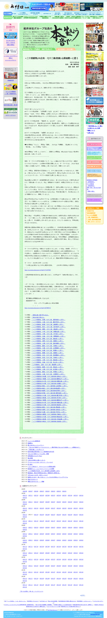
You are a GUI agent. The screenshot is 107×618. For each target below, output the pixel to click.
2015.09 (42, 559)
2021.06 (59, 521)
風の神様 (30, 458)
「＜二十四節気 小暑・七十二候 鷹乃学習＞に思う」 (48, 322)
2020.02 (81, 527)
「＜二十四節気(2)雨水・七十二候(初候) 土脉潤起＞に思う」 (49, 386)
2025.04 (70, 495)
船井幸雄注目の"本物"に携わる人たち (68, 13)
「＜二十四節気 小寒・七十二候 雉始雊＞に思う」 (47, 360)
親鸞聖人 (30, 443)
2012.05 (64, 578)
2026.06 (36, 491)
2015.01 (25, 561)
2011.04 (70, 585)
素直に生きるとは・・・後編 (36, 481)
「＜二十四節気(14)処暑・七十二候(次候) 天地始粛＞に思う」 (50, 419)
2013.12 (25, 572)
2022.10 (36, 514)
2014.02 (81, 566)
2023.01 (25, 510)
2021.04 (70, 521)
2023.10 (36, 508)
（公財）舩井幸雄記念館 (94, 219)
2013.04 (70, 572)
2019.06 (59, 534)
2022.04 (70, 514)
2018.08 (47, 540)
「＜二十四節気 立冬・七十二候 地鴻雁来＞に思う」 (48, 355)
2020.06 (59, 527)
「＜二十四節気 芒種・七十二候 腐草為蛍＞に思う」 (48, 319)
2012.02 (81, 578)
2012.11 (30, 578)
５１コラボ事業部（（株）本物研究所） (10, 92)
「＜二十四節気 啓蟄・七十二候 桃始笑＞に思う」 (47, 338)
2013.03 (76, 572)
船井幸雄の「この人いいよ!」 (81, 13)
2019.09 (42, 534)
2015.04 (70, 559)
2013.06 (59, 572)
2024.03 (76, 502)
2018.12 (25, 540)
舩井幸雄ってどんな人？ (33, 601)
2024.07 (53, 502)
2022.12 (25, 514)
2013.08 (47, 572)
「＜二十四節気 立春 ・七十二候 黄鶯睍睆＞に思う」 (48, 336)
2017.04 (70, 546)
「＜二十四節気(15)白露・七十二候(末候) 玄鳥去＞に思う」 (49, 376)
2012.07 (53, 578)
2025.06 (59, 495)
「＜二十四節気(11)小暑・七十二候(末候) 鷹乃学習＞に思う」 (50, 395)
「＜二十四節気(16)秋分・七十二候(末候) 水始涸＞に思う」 (49, 421)
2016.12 (25, 553)
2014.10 (36, 566)
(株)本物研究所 (91, 213)
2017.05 (64, 546)
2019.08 (47, 534)
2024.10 (36, 502)
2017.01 (25, 549)
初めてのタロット (33, 479)
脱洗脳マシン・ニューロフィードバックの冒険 (41, 468)
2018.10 (36, 540)
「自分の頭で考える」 (38, 317)
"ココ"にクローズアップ (96, 13)
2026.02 (59, 491)
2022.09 (42, 514)
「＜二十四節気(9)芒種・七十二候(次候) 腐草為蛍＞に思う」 (49, 393)
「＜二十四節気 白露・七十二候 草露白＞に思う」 (47, 350)
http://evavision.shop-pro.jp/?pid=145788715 (38, 308)
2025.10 (36, 495)
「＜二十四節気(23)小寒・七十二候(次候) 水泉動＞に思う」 (49, 383)
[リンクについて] (99, 612)
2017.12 (25, 546)
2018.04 (70, 540)
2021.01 (25, 523)
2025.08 (47, 495)
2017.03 (76, 546)
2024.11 (30, 502)
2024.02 (81, 502)
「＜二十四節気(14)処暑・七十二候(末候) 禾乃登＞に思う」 (49, 398)
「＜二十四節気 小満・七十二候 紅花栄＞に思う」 (47, 369)
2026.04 (47, 491)
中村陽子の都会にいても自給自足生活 (45, 17)
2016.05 (64, 553)
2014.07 (53, 566)
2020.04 (70, 527)
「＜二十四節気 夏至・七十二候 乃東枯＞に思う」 (47, 346)
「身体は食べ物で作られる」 (40, 315)
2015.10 (36, 559)
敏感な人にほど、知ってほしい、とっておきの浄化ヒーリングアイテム (48, 477)
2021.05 (64, 521)
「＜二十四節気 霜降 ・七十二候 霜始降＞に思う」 (47, 329)
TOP (5, 601)
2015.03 (76, 559)
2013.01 (25, 574)
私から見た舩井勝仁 (57, 13)
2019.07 (53, 534)
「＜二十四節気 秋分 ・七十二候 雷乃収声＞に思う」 (48, 327)
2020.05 (64, 527)
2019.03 (76, 534)
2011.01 (25, 587)
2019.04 (70, 534)
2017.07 (53, 546)
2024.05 (64, 502)
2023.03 (76, 508)
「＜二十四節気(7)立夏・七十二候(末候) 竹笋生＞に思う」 (49, 412)
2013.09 (42, 572)
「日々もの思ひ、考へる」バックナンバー (31, 591)
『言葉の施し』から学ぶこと (36, 449)
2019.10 (36, 534)
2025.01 (25, 497)
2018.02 (81, 540)
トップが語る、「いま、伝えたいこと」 (17, 601)
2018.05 (64, 540)
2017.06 (59, 546)
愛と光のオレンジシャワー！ (36, 445)
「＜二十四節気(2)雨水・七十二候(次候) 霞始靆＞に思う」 (49, 407)
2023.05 (64, 508)
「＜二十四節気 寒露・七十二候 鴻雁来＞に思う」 (47, 353)
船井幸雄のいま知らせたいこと (23, 13)
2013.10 (36, 572)
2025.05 (64, 495)
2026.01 (64, 491)
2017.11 (30, 546)
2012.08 (47, 578)
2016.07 (53, 553)
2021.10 (36, 521)
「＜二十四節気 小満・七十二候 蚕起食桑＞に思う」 (48, 343)
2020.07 (53, 527)
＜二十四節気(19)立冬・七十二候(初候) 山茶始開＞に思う (44, 471)
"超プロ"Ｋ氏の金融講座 (13, 17)
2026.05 (42, 491)
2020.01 (25, 529)
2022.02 (81, 514)
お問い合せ (91, 133)
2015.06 (59, 559)
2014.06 (59, 566)
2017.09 (42, 546)
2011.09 (42, 585)
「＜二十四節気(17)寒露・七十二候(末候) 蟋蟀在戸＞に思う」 (50, 379)
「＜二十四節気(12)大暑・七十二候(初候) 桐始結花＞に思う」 (50, 416)
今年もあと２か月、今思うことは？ (38, 475)
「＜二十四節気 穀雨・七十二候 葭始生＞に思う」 (47, 367)
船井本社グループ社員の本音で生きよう (70, 606)
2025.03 (76, 495)
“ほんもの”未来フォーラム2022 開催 (38, 454)
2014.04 (70, 566)
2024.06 (59, 502)
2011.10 (36, 585)
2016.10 (36, 553)
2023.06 (59, 508)
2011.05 (64, 585)
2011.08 (47, 585)
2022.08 (47, 514)
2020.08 (47, 527)
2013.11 (30, 572)
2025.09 (42, 495)
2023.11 (30, 508)
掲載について (91, 130)
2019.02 (81, 534)
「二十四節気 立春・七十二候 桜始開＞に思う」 (47, 364)
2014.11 (30, 566)
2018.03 (76, 540)
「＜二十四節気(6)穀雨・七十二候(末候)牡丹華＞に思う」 (48, 390)
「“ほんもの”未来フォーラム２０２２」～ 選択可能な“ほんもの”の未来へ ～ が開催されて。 (54, 447)
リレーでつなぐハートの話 (85, 17)
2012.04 (70, 578)
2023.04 (70, 508)
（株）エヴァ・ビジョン (94, 221)
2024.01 (25, 504)
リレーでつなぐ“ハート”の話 (53, 606)
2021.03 (76, 521)
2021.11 (30, 521)
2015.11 (30, 559)
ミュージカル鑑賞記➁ (34, 441)
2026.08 (25, 491)
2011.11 (30, 585)
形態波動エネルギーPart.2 (35, 456)
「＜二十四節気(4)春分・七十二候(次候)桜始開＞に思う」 (48, 388)
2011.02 (81, 585)
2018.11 (30, 540)
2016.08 (47, 553)
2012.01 (25, 580)
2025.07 (53, 495)
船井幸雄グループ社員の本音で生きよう (97, 17)
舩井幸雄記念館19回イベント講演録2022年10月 (41, 451)
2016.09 (42, 553)
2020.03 (76, 527)
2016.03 (76, 553)
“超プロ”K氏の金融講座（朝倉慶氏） (44, 604)
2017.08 (47, 546)
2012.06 (59, 578)
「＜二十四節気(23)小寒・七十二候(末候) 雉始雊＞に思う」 (49, 405)
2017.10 (36, 546)
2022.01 (25, 516)
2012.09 (42, 578)
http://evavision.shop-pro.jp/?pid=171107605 (38, 270)
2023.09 (42, 508)
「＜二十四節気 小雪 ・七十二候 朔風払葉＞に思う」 (48, 331)
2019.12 (25, 534)
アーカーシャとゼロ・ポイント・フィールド (40, 462)
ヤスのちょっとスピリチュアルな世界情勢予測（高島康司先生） (19, 604)
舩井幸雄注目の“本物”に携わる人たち (67, 601)
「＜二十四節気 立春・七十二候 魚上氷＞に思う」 (47, 362)
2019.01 (25, 536)
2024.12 (25, 502)
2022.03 (76, 514)
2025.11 (30, 495)
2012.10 (36, 578)
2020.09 (42, 527)
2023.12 (25, 508)
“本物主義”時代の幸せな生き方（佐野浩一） (83, 604)
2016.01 (25, 555)
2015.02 (81, 559)
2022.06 (59, 514)
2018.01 (25, 542)
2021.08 (47, 521)
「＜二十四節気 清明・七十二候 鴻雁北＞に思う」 (47, 341)
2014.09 (42, 566)
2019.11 (30, 534)
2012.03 (76, 578)
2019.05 (64, 534)
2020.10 (36, 527)
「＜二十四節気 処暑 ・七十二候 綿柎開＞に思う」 (47, 324)
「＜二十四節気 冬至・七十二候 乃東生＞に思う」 (47, 357)
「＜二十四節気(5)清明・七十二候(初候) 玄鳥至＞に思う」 (49, 409)
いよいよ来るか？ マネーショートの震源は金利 (41, 466)
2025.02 (81, 495)
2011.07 (53, 585)
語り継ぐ (30, 464)
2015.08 (47, 559)
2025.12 (25, 495)
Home (10, 13)
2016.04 (70, 553)
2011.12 (25, 585)
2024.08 (47, 502)
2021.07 (53, 521)
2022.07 (53, 514)
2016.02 (81, 553)
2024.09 (42, 502)
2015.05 (64, 559)
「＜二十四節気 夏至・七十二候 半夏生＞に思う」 (47, 372)
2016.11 (30, 553)
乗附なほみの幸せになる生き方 (73, 17)
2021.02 (81, 521)
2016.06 (59, 553)
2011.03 (76, 585)
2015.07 (53, 559)
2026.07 (30, 491)
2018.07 (53, 540)
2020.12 (25, 527)
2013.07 (53, 572)
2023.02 (81, 508)
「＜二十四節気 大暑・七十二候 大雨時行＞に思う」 (48, 374)
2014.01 (25, 568)
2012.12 (25, 578)
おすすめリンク (47, 13)
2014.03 (76, 566)
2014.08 (47, 566)
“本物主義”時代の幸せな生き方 (58, 17)
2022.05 (64, 514)
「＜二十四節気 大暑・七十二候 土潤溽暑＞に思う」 (48, 348)
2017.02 (81, 546)
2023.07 (53, 508)
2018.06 (59, 540)
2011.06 (59, 585)
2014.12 (25, 566)
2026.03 (53, 491)
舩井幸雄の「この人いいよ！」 (84, 601)
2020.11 (30, 527)
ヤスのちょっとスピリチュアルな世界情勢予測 (30, 17)
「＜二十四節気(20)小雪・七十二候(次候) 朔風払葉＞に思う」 (50, 381)
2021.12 (25, 521)
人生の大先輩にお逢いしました (36, 460)
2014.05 (64, 566)
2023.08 (47, 508)
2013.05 (64, 572)
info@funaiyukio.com (52, 609)
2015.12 (25, 559)
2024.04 (70, 502)
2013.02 (81, 572)
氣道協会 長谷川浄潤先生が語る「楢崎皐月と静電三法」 (44, 473)
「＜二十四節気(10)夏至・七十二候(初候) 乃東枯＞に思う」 (49, 414)
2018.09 (42, 540)
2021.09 (42, 521)
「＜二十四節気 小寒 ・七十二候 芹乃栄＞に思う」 (47, 334)
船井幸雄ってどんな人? (35, 13)
